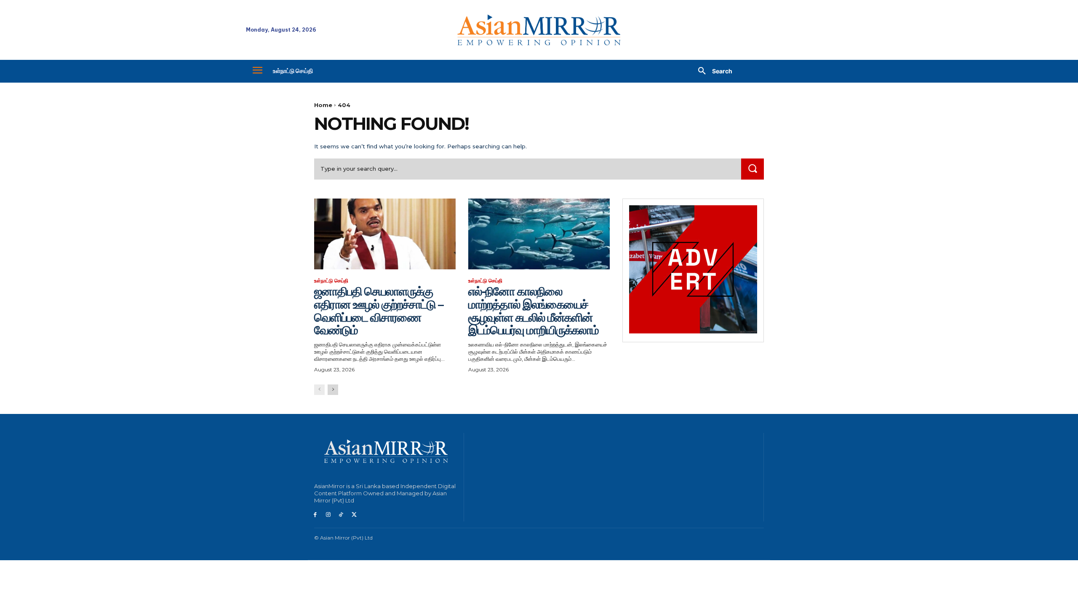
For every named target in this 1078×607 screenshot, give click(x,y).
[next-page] (333, 389)
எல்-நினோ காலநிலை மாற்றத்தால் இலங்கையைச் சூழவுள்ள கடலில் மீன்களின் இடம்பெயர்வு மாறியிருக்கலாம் (533, 310)
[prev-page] (319, 389)
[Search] (752, 168)
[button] (712, 71)
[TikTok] (341, 514)
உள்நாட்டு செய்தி (331, 281)
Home (323, 105)
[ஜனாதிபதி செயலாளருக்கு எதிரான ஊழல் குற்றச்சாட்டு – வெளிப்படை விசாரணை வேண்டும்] (385, 234)
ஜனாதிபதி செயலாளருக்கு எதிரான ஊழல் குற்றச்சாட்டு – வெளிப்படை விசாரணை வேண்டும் (378, 310)
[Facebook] (315, 514)
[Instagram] (328, 514)
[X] (354, 514)
